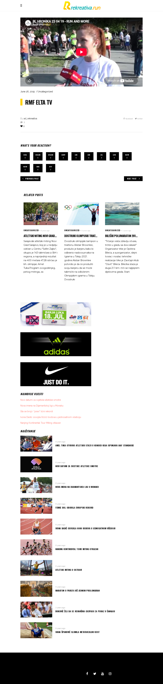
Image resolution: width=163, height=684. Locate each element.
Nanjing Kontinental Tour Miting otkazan (40, 423)
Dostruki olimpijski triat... (80, 235)
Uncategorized (45, 91)
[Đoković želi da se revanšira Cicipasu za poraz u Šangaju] (36, 609)
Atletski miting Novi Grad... (40, 235)
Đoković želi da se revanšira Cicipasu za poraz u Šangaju (85, 611)
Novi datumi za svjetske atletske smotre (40, 400)
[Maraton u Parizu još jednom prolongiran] (36, 589)
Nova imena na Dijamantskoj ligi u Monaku (41, 405)
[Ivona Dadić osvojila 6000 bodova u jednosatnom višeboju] (36, 527)
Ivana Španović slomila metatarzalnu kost (77, 632)
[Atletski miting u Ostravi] (36, 568)
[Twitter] (95, 673)
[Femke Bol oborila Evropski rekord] (36, 506)
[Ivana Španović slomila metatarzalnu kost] (36, 630)
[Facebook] (87, 673)
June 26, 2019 (27, 91)
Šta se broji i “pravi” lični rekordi (36, 411)
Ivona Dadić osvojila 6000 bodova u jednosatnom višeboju (50, 417)
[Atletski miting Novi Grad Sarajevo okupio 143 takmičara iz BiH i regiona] (41, 213)
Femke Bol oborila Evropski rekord (74, 507)
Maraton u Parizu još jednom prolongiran (77, 590)
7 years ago (126, 230)
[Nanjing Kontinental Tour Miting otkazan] (36, 547)
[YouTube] (102, 673)
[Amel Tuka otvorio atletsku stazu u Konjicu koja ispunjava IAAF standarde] (36, 444)
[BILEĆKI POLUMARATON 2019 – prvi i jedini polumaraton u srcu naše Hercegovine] (122, 213)
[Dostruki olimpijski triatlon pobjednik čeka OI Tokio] (81, 213)
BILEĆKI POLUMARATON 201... (121, 235)
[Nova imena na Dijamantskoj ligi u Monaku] (36, 485)
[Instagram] (110, 673)
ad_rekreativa (30, 118)
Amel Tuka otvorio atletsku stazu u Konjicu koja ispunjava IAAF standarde (94, 445)
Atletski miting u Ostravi (68, 569)
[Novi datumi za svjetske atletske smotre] (36, 464)
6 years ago (45, 230)
